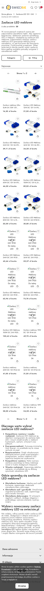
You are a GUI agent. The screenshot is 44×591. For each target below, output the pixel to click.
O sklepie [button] (7, 562)
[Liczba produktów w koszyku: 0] (39, 7)
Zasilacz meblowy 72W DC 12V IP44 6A (32, 331)
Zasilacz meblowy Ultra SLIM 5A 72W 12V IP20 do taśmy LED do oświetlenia (11, 106)
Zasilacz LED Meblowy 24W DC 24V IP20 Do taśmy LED (11, 256)
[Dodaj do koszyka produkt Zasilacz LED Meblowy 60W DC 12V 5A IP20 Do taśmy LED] (17, 174)
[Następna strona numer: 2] (35, 73)
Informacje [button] (7, 555)
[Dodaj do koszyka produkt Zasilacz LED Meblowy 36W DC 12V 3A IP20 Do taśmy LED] (38, 136)
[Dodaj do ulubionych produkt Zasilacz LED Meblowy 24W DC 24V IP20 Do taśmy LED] (18, 231)
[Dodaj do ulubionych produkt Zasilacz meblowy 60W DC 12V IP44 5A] (18, 343)
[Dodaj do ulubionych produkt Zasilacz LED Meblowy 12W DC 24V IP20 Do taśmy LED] (38, 194)
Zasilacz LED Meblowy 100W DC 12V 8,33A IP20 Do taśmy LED (31, 181)
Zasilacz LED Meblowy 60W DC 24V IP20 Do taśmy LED (11, 293)
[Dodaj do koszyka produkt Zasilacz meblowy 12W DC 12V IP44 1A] (38, 398)
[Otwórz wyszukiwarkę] (32, 7)
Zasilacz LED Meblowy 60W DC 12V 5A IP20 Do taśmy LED (11, 181)
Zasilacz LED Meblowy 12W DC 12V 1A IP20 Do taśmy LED (31, 106)
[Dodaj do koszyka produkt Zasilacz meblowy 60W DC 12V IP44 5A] (17, 361)
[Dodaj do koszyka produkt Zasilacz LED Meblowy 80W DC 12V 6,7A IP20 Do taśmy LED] (17, 211)
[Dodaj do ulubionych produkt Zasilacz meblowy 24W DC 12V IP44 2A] (18, 381)
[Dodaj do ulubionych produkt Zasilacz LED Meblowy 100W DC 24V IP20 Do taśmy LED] (18, 306)
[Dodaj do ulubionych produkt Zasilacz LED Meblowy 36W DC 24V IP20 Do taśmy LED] (38, 231)
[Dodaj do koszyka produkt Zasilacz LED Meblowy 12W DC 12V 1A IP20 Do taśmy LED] (38, 99)
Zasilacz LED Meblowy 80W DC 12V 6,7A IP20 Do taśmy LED (11, 218)
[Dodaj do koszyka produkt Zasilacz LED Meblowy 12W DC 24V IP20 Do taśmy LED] (38, 211)
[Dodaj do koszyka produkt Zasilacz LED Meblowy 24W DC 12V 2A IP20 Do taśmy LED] (17, 136)
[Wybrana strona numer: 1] (22, 73)
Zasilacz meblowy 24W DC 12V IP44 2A (11, 406)
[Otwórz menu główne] (2, 7)
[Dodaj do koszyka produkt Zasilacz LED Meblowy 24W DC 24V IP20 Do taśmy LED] (17, 248)
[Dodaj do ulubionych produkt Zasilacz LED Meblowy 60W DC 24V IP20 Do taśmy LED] (18, 269)
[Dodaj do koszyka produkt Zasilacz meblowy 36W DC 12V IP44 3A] (38, 361)
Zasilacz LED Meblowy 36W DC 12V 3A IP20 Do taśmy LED (31, 143)
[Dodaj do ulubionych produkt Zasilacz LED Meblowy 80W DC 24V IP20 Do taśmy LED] (38, 269)
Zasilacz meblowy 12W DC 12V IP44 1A (32, 406)
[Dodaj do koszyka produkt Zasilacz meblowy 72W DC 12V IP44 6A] (38, 323)
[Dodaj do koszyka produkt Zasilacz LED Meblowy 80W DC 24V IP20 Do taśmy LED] (38, 286)
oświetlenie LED (8, 529)
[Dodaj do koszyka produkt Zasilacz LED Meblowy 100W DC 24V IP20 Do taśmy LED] (17, 323)
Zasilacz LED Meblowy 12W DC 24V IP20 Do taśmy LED (31, 218)
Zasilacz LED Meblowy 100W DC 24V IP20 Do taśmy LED (11, 331)
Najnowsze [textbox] (5, 66)
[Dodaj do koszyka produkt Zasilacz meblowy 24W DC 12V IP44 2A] (17, 398)
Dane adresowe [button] (10, 549)
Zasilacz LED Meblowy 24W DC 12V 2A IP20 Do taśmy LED (11, 143)
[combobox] (22, 66)
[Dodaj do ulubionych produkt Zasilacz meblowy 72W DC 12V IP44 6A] (38, 306)
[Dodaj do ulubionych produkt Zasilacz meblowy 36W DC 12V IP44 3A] (38, 343)
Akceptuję (22, 586)
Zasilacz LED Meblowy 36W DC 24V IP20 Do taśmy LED (32, 256)
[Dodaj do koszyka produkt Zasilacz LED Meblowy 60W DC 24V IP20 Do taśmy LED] (17, 286)
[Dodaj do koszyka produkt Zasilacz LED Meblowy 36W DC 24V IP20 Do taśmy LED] (38, 248)
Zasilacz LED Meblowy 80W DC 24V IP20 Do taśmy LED (32, 293)
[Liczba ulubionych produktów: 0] (35, 7)
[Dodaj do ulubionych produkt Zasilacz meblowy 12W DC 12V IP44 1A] (38, 381)
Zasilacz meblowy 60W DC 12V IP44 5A (11, 368)
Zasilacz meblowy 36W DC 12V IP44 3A (31, 368)
